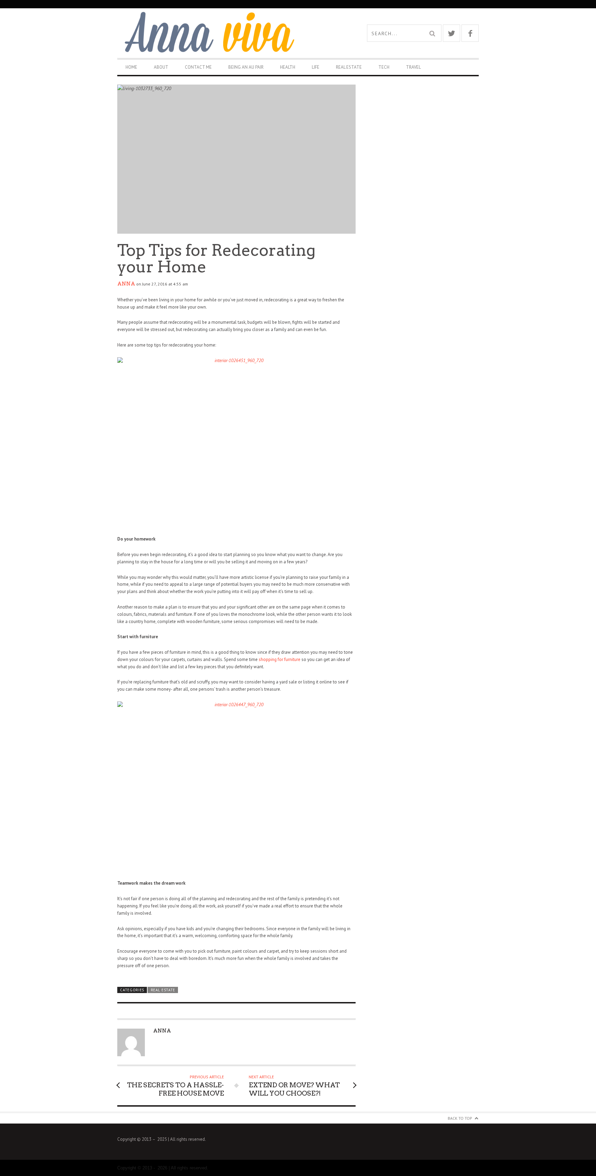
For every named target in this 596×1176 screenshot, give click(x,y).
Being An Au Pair (246, 67)
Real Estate (349, 67)
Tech (383, 67)
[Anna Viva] (207, 33)
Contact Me (198, 67)
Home (131, 67)
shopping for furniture (279, 659)
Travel (413, 67)
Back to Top (460, 1118)
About (161, 67)
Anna (126, 284)
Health (287, 67)
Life (315, 67)
